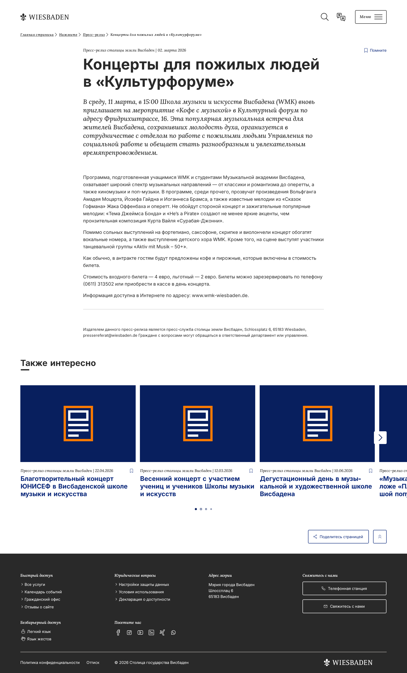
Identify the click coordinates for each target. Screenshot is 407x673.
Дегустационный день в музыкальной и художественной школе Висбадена (316, 486)
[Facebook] (118, 632)
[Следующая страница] (380, 437)
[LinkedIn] (151, 632)
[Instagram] (129, 632)
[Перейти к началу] (380, 536)
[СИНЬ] (162, 632)
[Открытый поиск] (324, 17)
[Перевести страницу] (341, 17)
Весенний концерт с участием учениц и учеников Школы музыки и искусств (197, 486)
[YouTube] (140, 632)
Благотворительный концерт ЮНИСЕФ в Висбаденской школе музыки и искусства (74, 486)
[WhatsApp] (173, 632)
